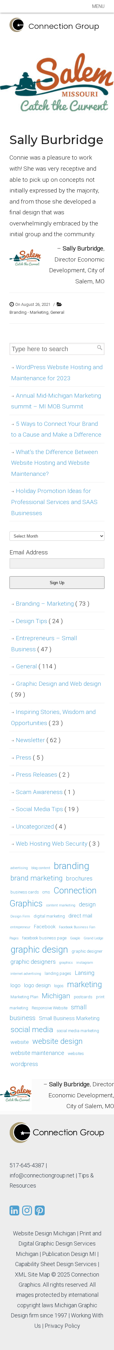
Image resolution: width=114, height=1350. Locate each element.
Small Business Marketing (69, 1018)
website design (57, 1041)
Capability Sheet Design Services (56, 1264)
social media (31, 1029)
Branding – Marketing (52, 603)
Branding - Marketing (29, 312)
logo (15, 985)
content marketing (60, 905)
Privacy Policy (62, 1325)
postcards (83, 996)
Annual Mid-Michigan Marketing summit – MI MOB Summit (56, 401)
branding (71, 866)
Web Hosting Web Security (57, 843)
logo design (37, 985)
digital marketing (49, 916)
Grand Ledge (93, 938)
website (19, 1042)
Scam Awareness (45, 792)
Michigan (56, 996)
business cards (24, 892)
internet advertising (25, 974)
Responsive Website (49, 1008)
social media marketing (78, 1030)
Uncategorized (41, 826)
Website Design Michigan (44, 1233)
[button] (98, 6)
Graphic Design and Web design (56, 689)
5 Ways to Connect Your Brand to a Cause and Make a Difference (56, 429)
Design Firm (20, 916)
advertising (19, 868)
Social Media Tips (47, 809)
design (87, 904)
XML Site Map (32, 1274)
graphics (66, 963)
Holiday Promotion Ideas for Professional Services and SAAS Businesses (54, 501)
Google (75, 938)
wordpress (24, 1064)
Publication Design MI (69, 1254)
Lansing (84, 972)
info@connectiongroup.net (42, 1175)
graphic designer (87, 951)
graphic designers (33, 961)
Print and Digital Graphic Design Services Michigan (58, 1243)
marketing (84, 984)
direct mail (80, 915)
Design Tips (39, 621)
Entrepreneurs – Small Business (44, 643)
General (57, 312)
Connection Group (63, 26)
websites (76, 1053)
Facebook (44, 927)
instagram (84, 963)
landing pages (58, 973)
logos (59, 985)
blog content (40, 868)
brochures (79, 878)
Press (29, 757)
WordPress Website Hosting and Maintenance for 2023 (57, 372)
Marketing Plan (24, 996)
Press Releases (42, 774)
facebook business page (44, 938)
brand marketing (36, 878)
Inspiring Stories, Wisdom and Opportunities (53, 717)
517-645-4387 (27, 1165)
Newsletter (38, 740)
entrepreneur (20, 927)
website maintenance (37, 1053)
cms (46, 892)
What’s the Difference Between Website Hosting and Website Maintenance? (54, 462)
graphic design (39, 949)
